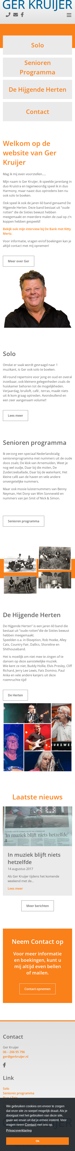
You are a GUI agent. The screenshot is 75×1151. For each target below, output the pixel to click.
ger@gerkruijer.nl (15, 1056)
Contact (30, 1124)
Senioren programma (23, 521)
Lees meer (15, 415)
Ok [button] (37, 1141)
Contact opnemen (37, 989)
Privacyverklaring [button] (19, 1130)
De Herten (15, 695)
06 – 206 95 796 (14, 1052)
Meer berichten (37, 906)
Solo (6, 1088)
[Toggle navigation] (69, 15)
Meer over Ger (18, 261)
